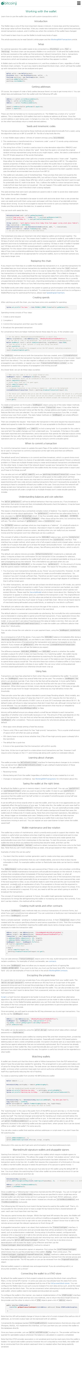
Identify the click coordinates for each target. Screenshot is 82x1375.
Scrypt (3, 997)
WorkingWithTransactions (61, 39)
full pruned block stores (60, 1283)
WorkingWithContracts (58, 970)
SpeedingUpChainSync (55, 293)
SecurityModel (35, 592)
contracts (52, 961)
